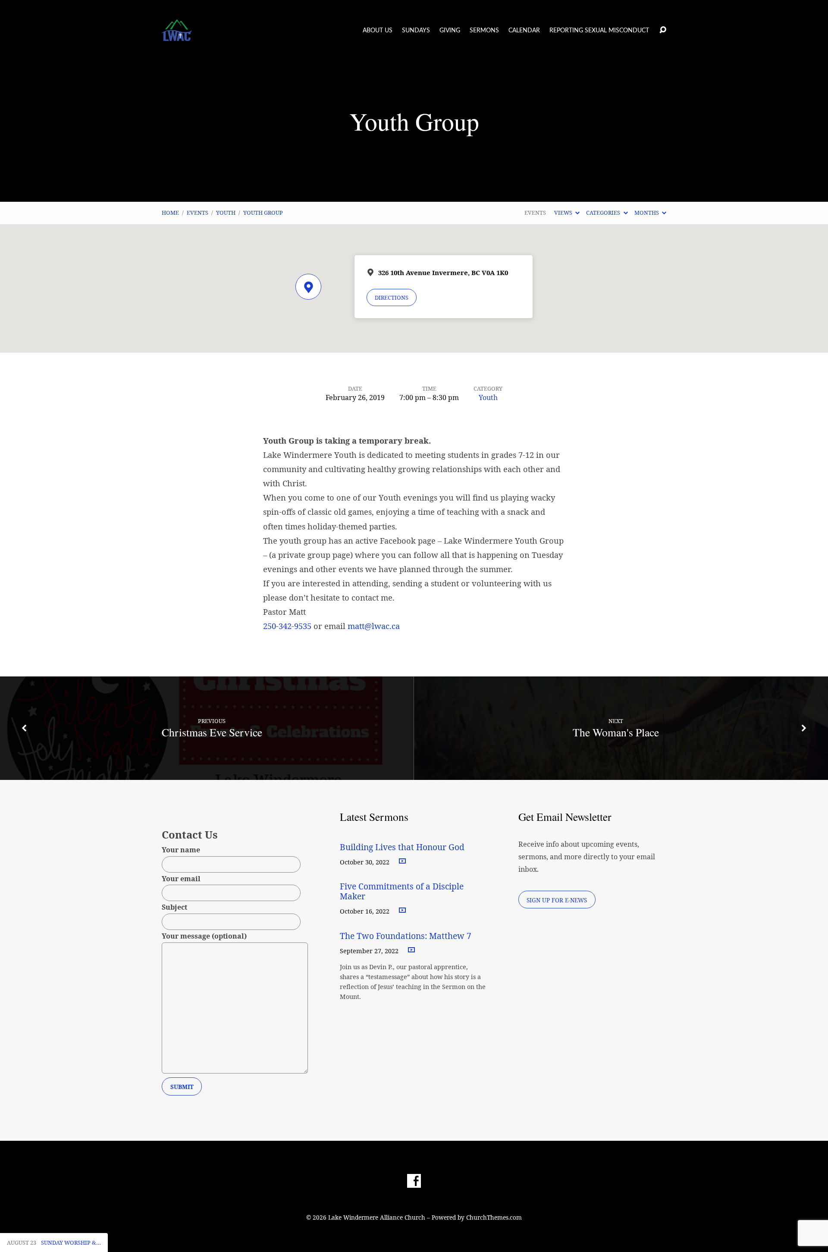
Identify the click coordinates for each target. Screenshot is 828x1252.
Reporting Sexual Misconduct (599, 31)
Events (197, 212)
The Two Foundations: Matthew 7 (407, 936)
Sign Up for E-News (557, 900)
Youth (225, 212)
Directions (391, 297)
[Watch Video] (402, 861)
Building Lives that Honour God (402, 847)
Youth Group (263, 212)
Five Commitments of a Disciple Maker (402, 891)
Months (647, 212)
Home (170, 212)
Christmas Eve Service (212, 732)
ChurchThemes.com (494, 1217)
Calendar (524, 31)
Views (564, 212)
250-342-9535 (287, 625)
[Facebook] (414, 1181)
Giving (449, 31)
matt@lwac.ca (374, 625)
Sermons (484, 31)
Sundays (416, 31)
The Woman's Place (616, 732)
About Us (377, 31)
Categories (603, 212)
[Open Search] (662, 30)
